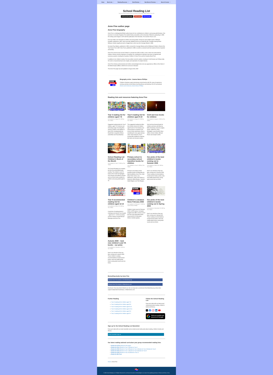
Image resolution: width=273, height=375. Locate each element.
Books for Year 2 (133, 347)
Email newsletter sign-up (114, 334)
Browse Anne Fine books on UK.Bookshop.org (120, 279)
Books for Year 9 (142, 350)
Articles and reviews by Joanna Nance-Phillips (131, 85)
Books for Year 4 (133, 349)
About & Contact (165, 2)
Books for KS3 (115, 350)
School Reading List (136, 11)
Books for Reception (126, 345)
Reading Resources (122, 2)
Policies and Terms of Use (164, 372)
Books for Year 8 (133, 350)
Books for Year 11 (134, 352)
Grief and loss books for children (155, 116)
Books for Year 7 (124, 350)
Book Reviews (135, 2)
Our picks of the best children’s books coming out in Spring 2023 (155, 203)
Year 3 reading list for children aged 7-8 (116, 116)
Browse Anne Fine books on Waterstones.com (120, 284)
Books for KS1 (115, 347)
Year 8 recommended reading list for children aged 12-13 (116, 202)
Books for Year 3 (124, 349)
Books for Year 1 (124, 347)
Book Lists (109, 2)
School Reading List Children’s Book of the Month (116, 159)
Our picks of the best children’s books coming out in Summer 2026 (155, 160)
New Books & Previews (150, 2)
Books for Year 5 (142, 349)
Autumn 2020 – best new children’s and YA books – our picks (117, 243)
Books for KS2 (115, 349)
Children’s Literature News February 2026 (135, 201)
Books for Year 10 (124, 352)
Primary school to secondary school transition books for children (135, 160)
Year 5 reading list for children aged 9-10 (136, 116)
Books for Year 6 (152, 349)
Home (103, 2)
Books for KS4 (115, 352)
